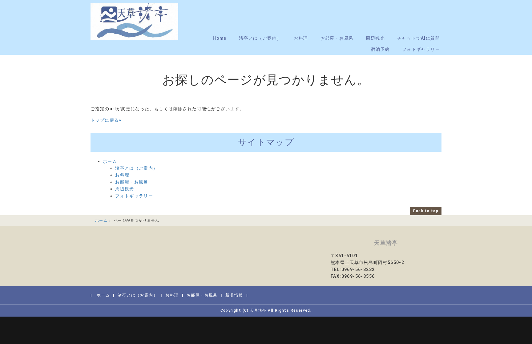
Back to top (425, 211)
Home (220, 38)
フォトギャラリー (421, 49)
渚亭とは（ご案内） (260, 38)
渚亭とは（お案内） (138, 295)
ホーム (110, 161)
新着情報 (234, 295)
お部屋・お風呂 (337, 38)
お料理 (301, 38)
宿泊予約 (380, 49)
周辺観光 (375, 38)
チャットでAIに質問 (418, 38)
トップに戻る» (106, 120)
